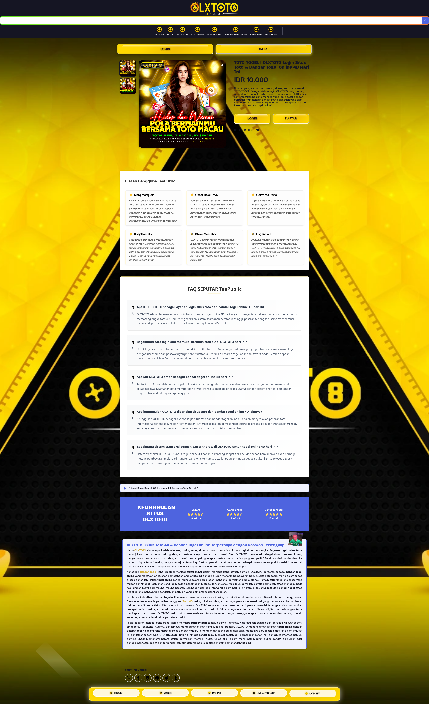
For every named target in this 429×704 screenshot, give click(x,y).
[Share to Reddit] (166, 677)
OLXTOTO (140, 550)
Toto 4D (188, 601)
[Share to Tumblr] (176, 677)
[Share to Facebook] (138, 677)
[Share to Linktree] (148, 677)
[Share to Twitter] (129, 677)
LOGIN (165, 49)
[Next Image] (223, 104)
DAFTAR (264, 49)
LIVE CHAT (314, 694)
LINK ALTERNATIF (266, 694)
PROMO (118, 693)
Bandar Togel (148, 571)
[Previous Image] (141, 104)
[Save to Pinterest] (157, 677)
